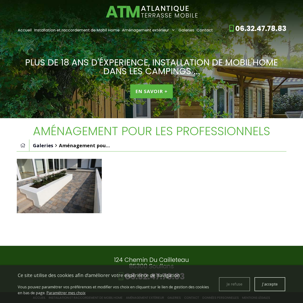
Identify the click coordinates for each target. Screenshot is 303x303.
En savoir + (151, 91)
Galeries (186, 30)
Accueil (25, 30)
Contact (204, 30)
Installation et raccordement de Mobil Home (77, 30)
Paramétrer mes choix (65, 292)
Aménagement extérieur (145, 30)
